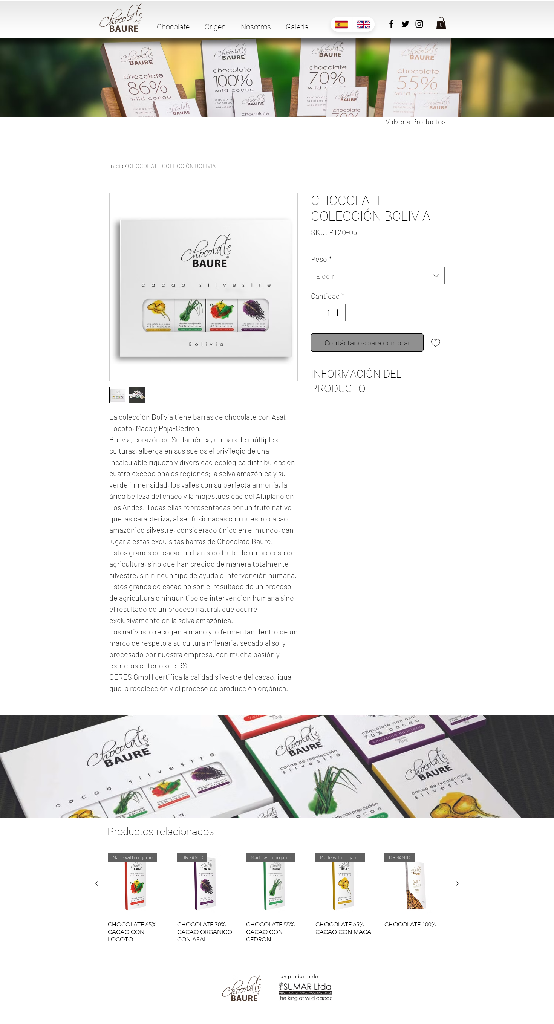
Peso (321, 258)
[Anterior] (96, 883)
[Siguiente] (457, 883)
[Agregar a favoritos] (436, 342)
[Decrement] (318, 312)
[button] (177, 26)
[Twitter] (405, 24)
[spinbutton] (328, 312)
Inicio (116, 165)
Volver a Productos (415, 121)
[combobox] (378, 275)
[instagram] (419, 24)
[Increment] (338, 312)
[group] (277, 898)
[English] (363, 24)
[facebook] (391, 24)
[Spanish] (341, 24)
